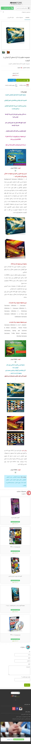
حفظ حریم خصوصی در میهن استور (23, 716)
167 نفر (10, 80)
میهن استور (17, 483)
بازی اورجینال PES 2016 (15, 546)
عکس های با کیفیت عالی (16, 480)
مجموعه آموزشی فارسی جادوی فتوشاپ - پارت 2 (15, 605)
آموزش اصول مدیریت (15, 517)
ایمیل (29, 657)
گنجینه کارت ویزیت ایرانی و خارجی (15, 576)
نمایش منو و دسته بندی (22, 8)
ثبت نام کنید (9, 739)
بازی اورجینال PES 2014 (15, 635)
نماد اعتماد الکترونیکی (25, 714)
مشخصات (27, 17)
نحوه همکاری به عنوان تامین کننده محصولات (21, 718)
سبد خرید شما (7, 8)
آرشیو (24, 494)
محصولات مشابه (19, 17)
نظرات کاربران (11, 17)
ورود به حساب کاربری (18, 739)
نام (29, 651)
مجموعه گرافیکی (17, 477)
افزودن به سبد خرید (21, 80)
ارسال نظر (27, 685)
